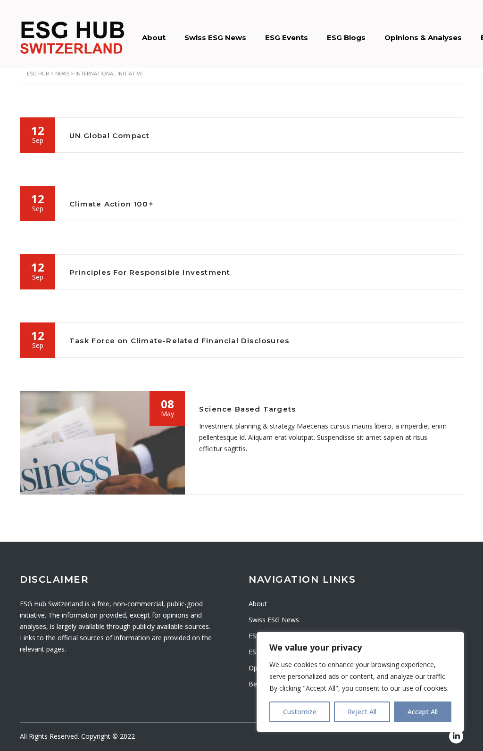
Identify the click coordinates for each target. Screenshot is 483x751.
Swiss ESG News (215, 37)
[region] (360, 682)
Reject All (362, 711)
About (154, 37)
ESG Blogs (346, 37)
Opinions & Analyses (423, 37)
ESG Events (286, 37)
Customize (299, 711)
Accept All (423, 711)
